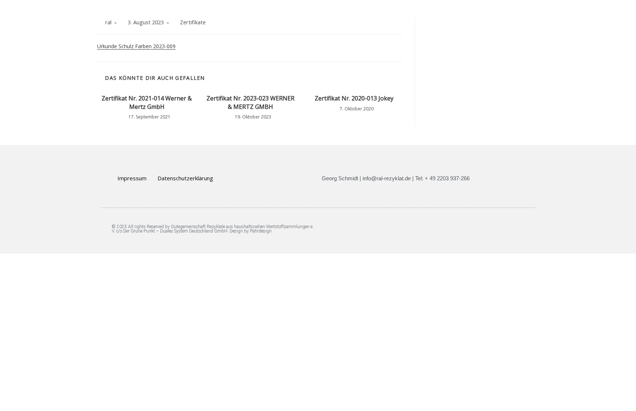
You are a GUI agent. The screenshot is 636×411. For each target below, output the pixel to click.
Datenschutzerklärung (185, 178)
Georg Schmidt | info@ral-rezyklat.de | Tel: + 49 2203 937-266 (396, 178)
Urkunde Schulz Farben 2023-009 (136, 46)
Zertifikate (193, 22)
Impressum (131, 178)
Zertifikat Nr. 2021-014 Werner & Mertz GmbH (147, 102)
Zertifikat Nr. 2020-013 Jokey (354, 98)
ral (108, 22)
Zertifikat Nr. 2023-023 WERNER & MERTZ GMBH (250, 102)
